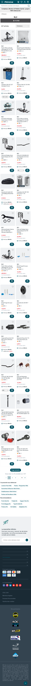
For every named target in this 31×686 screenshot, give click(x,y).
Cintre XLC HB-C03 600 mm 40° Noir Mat (7, 377)
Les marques (6, 557)
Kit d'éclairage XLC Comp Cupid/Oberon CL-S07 (7, 449)
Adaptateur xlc (23, 506)
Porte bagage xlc (6, 504)
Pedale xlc (14, 501)
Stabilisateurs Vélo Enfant (8, 491)
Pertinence (19, 26)
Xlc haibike (13, 506)
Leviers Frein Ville (6, 485)
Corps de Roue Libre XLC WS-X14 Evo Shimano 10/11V (7, 339)
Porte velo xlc (5, 501)
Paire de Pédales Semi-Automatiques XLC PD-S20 (7, 157)
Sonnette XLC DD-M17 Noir (22, 303)
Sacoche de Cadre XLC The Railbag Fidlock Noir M (7, 193)
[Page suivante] (25, 477)
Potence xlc (4, 506)
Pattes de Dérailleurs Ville (8, 494)
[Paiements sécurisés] (10, 574)
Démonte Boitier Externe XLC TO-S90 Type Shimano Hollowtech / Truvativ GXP (7, 231)
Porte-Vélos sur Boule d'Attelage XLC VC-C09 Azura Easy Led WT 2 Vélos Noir (22, 120)
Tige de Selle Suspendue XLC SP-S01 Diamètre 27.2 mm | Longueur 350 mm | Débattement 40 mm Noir (7, 413)
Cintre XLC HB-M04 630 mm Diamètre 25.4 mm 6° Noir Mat (23, 157)
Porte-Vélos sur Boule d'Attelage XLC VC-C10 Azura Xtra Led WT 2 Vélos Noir (7, 267)
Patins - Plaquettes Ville (21, 485)
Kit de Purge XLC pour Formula (22, 266)
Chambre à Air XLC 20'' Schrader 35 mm (7, 85)
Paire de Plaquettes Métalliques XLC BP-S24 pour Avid (23, 378)
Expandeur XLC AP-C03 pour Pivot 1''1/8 (23, 192)
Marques (4, 14)
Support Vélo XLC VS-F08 (23, 84)
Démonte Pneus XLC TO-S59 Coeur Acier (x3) (23, 338)
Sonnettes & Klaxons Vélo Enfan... (11, 488)
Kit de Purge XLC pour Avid (6, 303)
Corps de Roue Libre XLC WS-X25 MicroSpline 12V (23, 412)
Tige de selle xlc (17, 504)
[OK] (27, 540)
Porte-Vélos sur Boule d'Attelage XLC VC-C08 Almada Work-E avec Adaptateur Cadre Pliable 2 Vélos (7, 49)
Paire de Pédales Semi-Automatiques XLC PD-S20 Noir (23, 231)
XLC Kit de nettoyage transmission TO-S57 (6, 119)
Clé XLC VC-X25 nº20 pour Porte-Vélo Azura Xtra (22, 450)
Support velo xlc (24, 501)
